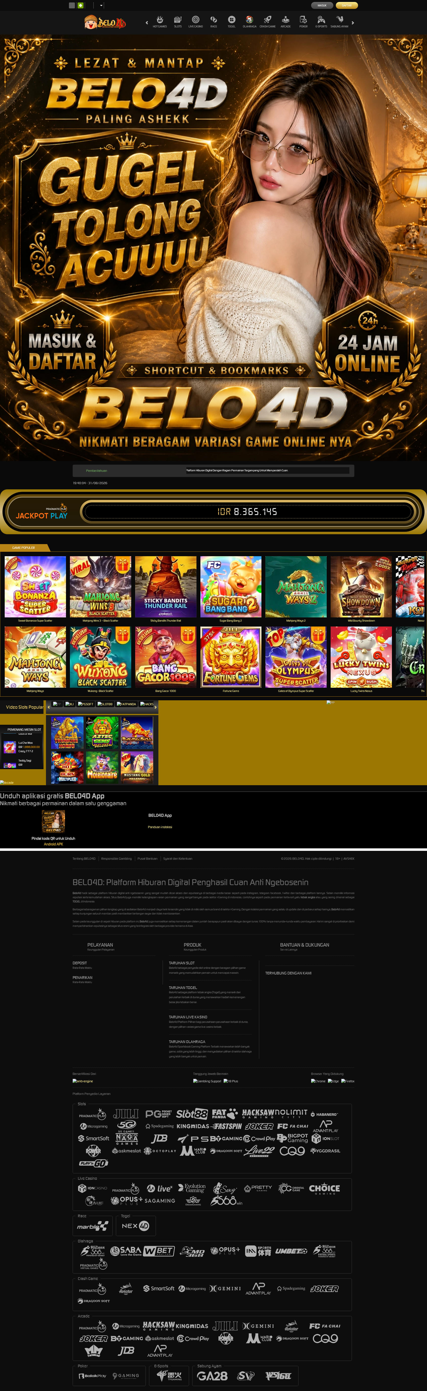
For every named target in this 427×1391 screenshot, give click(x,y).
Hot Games (160, 26)
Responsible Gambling (116, 859)
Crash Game (268, 26)
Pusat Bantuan (147, 859)
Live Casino (196, 26)
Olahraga (249, 26)
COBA (70, 728)
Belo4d (141, 909)
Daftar (347, 5)
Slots (178, 26)
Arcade (286, 26)
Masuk (322, 5)
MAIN (38, 587)
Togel (231, 26)
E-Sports (321, 26)
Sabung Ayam (339, 26)
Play (58, 516)
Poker (303, 26)
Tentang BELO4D (84, 859)
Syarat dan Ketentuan (177, 859)
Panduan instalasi (160, 827)
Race (214, 26)
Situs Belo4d (118, 897)
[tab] (57, 704)
